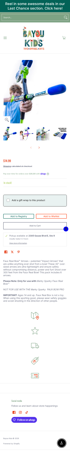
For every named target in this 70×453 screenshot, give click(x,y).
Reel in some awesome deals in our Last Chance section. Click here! (35, 6)
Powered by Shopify (11, 444)
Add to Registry (18, 216)
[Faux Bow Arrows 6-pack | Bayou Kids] (34, 38)
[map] (35, 316)
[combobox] (32, 17)
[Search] (65, 17)
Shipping (7, 166)
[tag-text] (35, 360)
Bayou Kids (7, 438)
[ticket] (35, 375)
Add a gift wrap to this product (28, 200)
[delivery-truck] (35, 345)
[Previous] (5, 91)
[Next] (64, 91)
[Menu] (5, 37)
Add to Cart (35, 225)
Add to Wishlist (51, 216)
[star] (35, 331)
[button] (64, 37)
